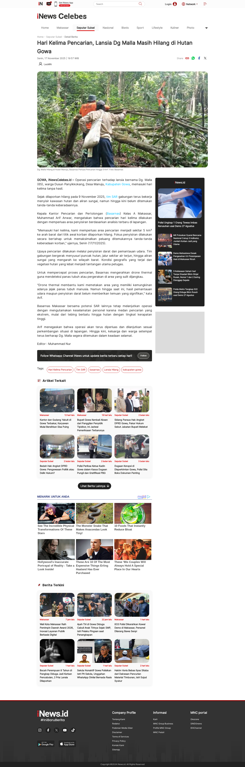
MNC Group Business (163, 723)
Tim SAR (80, 369)
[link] (187, 58)
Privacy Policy (119, 741)
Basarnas (113, 213)
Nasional (108, 27)
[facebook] (199, 58)
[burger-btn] (205, 4)
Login (168, 4)
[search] (140, 4)
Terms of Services (120, 736)
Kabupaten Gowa (118, 184)
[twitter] (205, 58)
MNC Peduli (158, 732)
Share (180, 58)
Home (45, 27)
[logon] (40, 4)
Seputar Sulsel (86, 27)
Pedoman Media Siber (122, 728)
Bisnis (125, 27)
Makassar (63, 27)
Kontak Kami (118, 745)
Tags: (40, 368)
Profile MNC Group (162, 728)
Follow (143, 356)
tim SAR (112, 196)
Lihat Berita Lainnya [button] (92, 486)
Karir (155, 719)
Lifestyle (157, 27)
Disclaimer (117, 732)
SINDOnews (196, 723)
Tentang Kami (118, 719)
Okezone (194, 719)
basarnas (95, 369)
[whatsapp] (193, 58)
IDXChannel (196, 728)
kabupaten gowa (132, 369)
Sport (140, 27)
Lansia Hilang (111, 369)
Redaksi (116, 723)
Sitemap (116, 749)
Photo (190, 27)
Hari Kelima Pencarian (60, 369)
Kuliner (174, 27)
